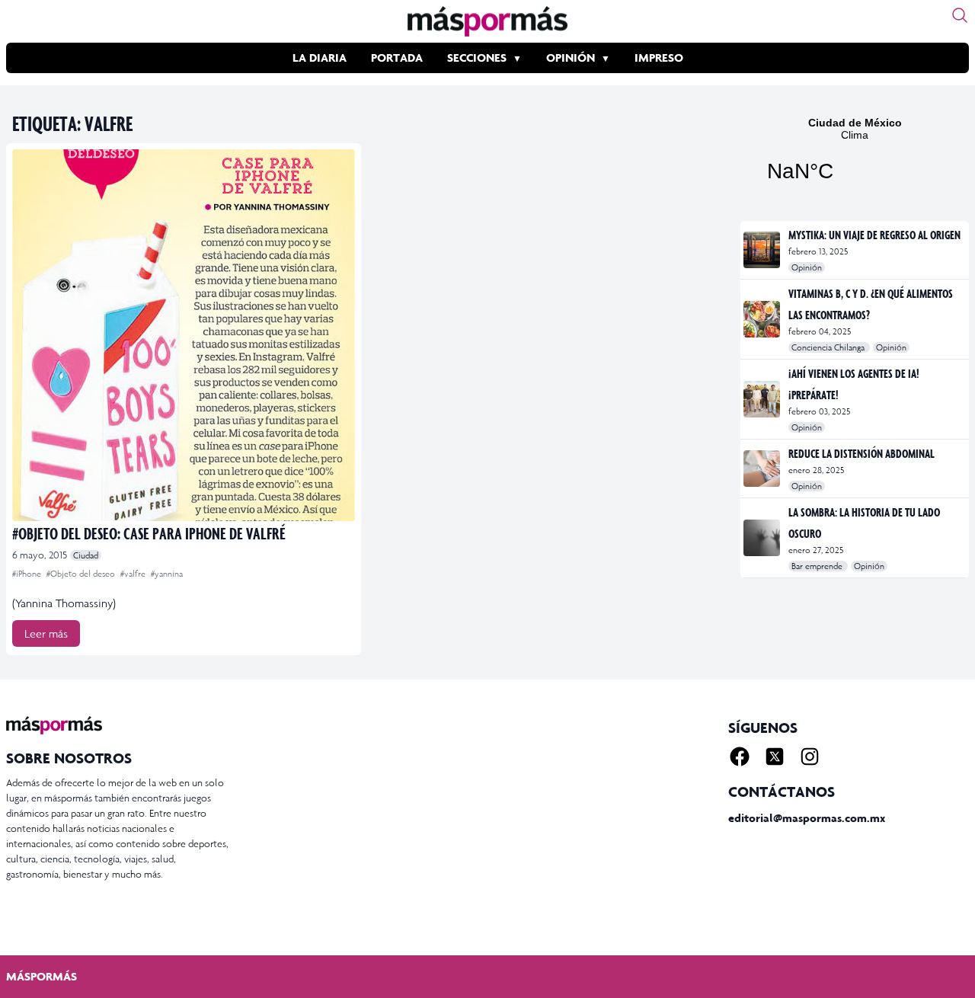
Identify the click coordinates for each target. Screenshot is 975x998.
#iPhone (27, 573)
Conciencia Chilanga (829, 347)
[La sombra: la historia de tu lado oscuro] (762, 538)
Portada (397, 57)
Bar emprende (818, 566)
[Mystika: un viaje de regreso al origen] (762, 250)
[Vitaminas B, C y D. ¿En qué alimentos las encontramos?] (762, 319)
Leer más (46, 633)
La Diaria (319, 57)
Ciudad (85, 555)
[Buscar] (960, 15)
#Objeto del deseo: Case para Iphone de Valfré (149, 533)
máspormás (41, 976)
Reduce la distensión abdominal (861, 453)
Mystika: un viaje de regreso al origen (874, 234)
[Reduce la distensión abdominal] (762, 468)
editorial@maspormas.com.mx (806, 818)
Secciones (477, 57)
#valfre (134, 573)
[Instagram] (809, 756)
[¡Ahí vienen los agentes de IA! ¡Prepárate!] (762, 399)
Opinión (570, 57)
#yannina (167, 573)
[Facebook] (739, 756)
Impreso (659, 57)
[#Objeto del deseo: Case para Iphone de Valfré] (183, 335)
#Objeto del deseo (81, 573)
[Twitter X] (774, 756)
